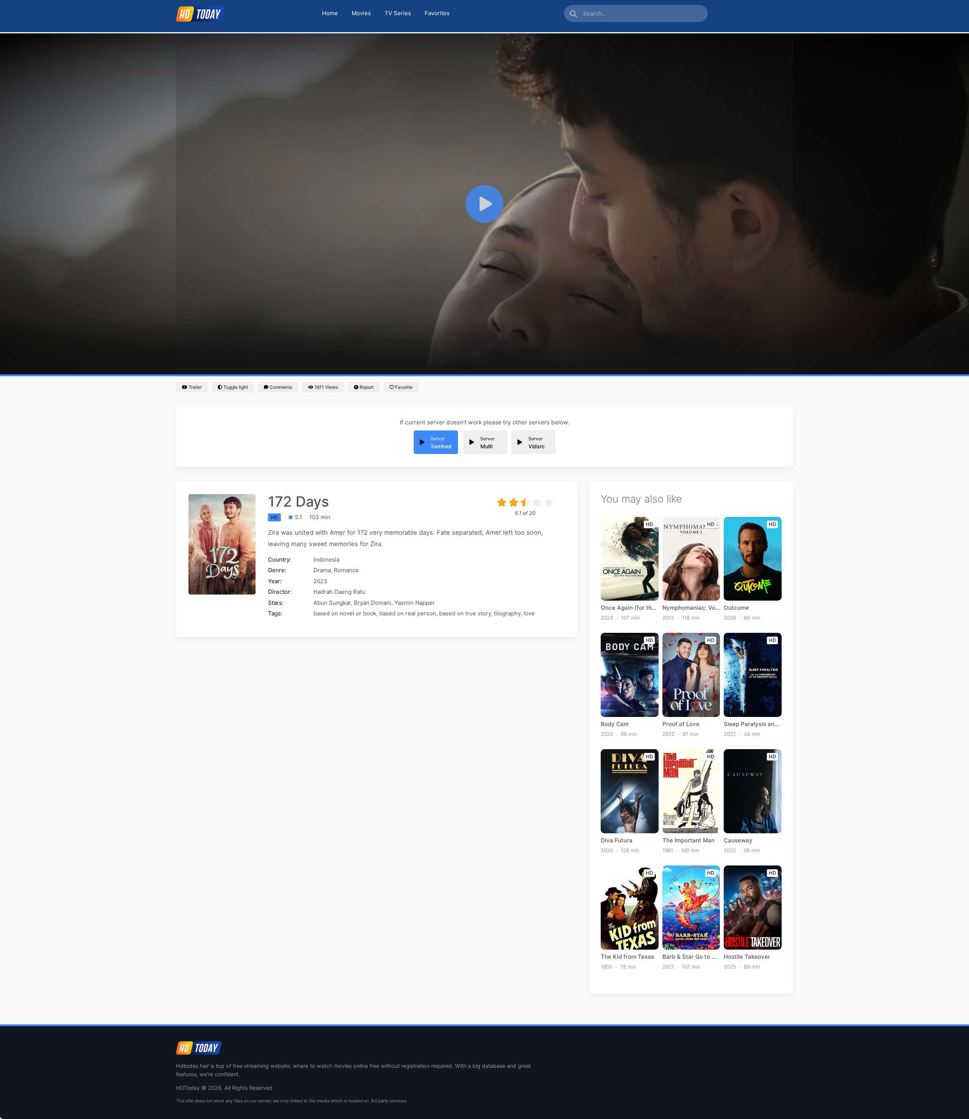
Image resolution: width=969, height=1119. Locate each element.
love (529, 613)
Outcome (736, 607)
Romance (346, 570)
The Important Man (688, 840)
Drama (322, 570)
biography (507, 613)
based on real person (407, 613)
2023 (320, 581)
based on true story (465, 613)
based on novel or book (344, 613)
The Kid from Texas (627, 956)
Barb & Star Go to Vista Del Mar (691, 956)
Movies (361, 13)
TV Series (398, 13)
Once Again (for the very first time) (630, 607)
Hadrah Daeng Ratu (339, 591)
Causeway (738, 840)
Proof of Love (680, 724)
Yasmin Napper (414, 602)
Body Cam (615, 724)
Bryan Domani (372, 602)
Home (330, 13)
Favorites (437, 13)
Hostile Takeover (747, 956)
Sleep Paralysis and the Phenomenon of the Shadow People (753, 724)
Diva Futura (616, 840)
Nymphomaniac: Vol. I (691, 607)
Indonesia (326, 559)
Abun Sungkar (332, 602)
